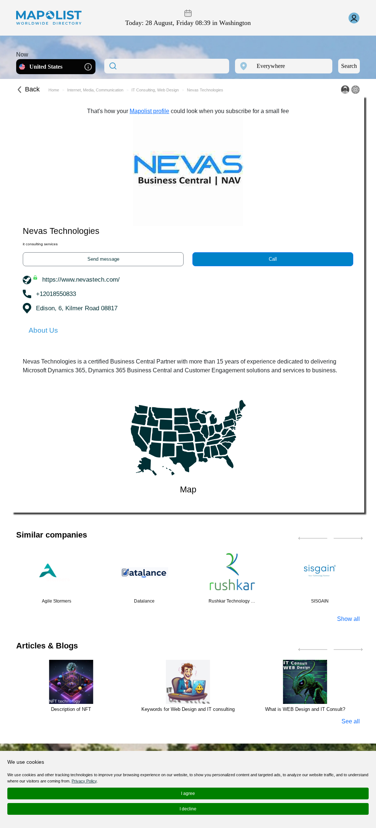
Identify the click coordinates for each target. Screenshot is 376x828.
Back (32, 89)
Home (53, 90)
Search (349, 66)
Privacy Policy (84, 781)
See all (350, 721)
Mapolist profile (149, 111)
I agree (188, 793)
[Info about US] (88, 66)
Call (273, 259)
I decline (188, 808)
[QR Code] (355, 89)
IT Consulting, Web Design (155, 90)
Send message (103, 259)
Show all (348, 619)
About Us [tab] (43, 330)
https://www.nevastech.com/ (81, 279)
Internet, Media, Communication (95, 90)
